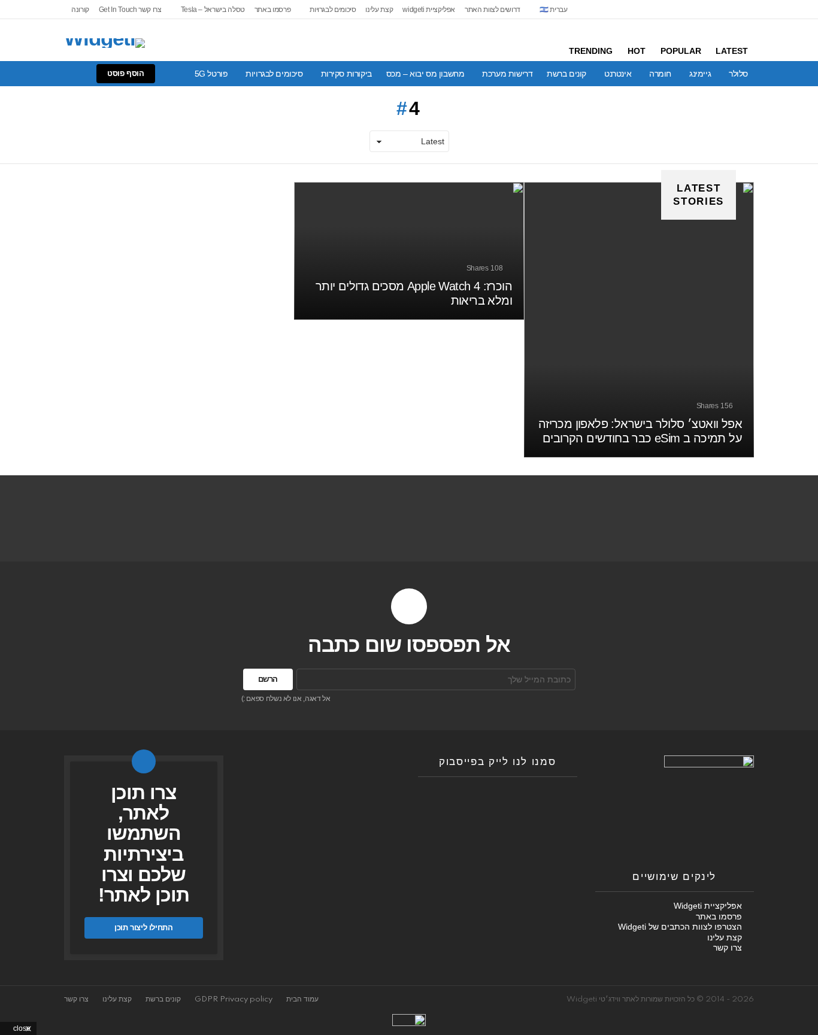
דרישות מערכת (507, 73)
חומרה (660, 73)
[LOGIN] (22, 74)
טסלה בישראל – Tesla (213, 9)
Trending (591, 51)
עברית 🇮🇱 (553, 9)
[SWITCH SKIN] (63, 74)
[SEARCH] (42, 74)
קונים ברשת (566, 73)
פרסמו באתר (272, 9)
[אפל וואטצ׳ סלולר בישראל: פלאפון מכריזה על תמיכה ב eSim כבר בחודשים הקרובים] (639, 319)
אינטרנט (617, 73)
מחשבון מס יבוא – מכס (425, 73)
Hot (637, 51)
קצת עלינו (379, 9)
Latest (732, 51)
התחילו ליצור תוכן (143, 927)
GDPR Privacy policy (233, 999)
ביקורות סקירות (346, 73)
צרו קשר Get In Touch (130, 9)
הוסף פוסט (125, 73)
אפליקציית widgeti (428, 9)
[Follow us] (83, 74)
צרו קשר (727, 947)
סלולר (738, 73)
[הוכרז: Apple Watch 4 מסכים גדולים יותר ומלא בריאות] (409, 251)
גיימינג (700, 73)
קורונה (80, 9)
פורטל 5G (211, 73)
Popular (681, 51)
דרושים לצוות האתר (492, 9)
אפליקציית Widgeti (708, 905)
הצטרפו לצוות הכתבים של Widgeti (680, 926)
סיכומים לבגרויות (333, 9)
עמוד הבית (302, 999)
